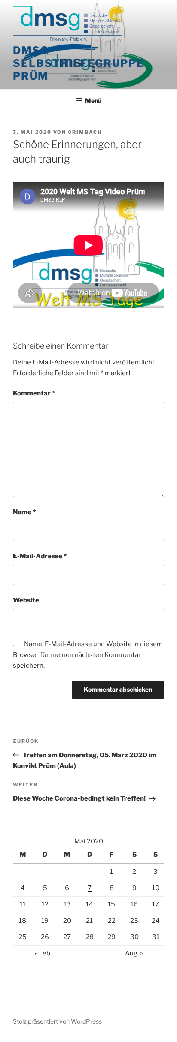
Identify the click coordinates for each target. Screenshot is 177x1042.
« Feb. (43, 953)
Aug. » (134, 953)
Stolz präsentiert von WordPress (57, 1021)
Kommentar (34, 393)
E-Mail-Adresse (40, 556)
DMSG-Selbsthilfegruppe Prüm (78, 63)
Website (26, 600)
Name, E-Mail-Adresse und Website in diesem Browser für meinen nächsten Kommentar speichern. (88, 654)
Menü (93, 100)
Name (24, 512)
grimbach (85, 132)
